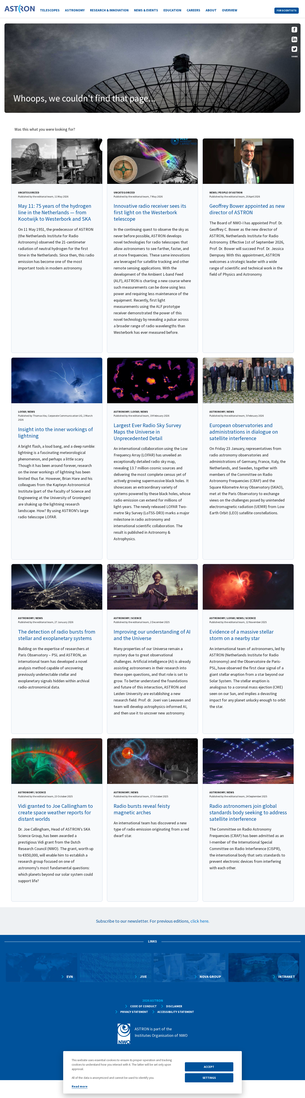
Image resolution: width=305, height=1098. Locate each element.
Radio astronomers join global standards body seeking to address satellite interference (248, 812)
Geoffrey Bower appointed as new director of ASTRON (247, 209)
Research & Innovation (109, 10)
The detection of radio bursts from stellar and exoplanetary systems (56, 635)
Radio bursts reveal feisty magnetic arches (142, 809)
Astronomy (75, 10)
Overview (229, 10)
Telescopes (50, 10)
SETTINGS (209, 1077)
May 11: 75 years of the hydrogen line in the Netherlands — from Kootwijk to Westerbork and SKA (54, 212)
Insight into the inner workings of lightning (55, 432)
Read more (80, 1086)
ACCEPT (209, 1067)
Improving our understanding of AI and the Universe (152, 635)
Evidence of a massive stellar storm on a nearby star (241, 635)
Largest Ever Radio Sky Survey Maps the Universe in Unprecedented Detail (147, 432)
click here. (199, 921)
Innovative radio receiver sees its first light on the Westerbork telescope (150, 212)
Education (172, 10)
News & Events (146, 10)
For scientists (287, 10)
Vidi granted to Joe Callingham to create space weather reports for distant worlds (55, 812)
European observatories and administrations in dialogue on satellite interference (243, 432)
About (211, 10)
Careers (193, 10)
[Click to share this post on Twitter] (294, 50)
